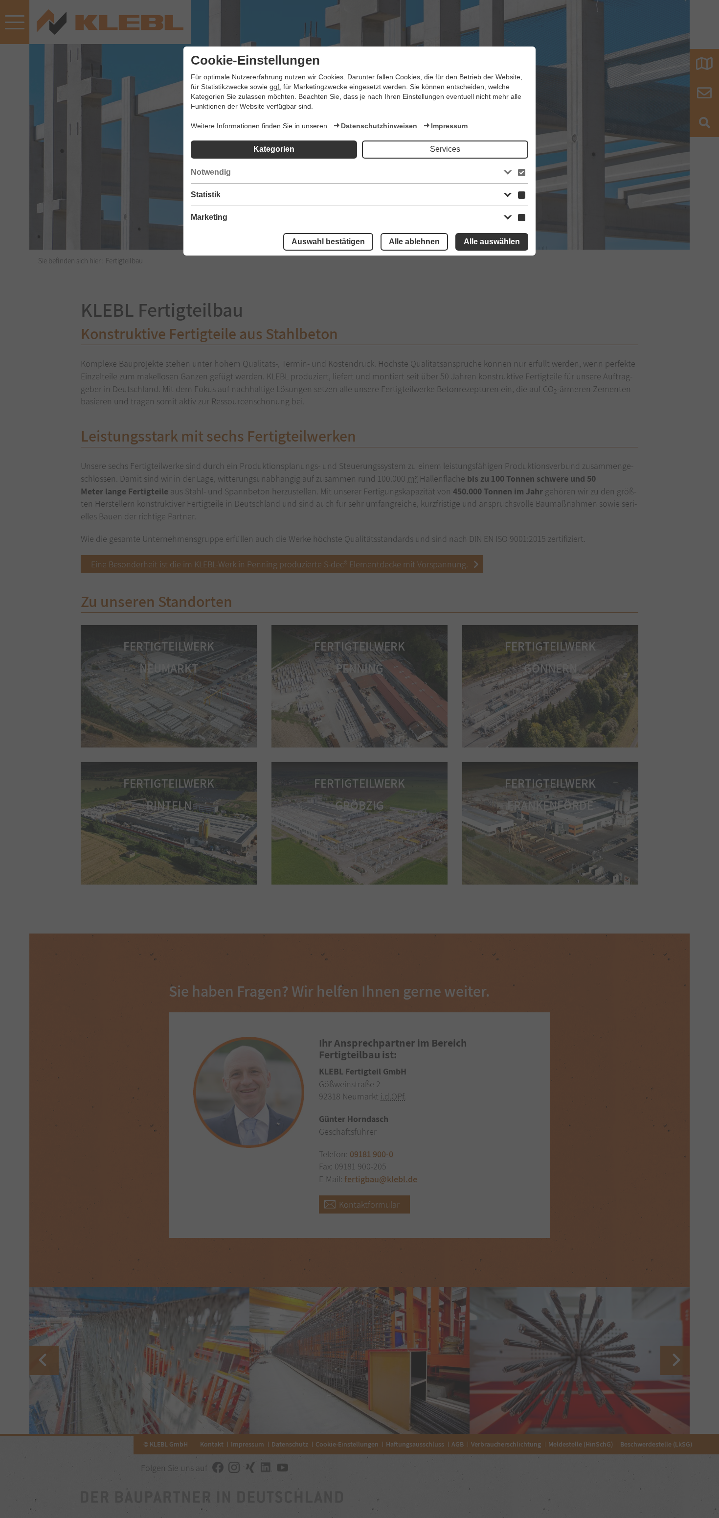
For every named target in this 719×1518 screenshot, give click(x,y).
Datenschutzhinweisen (379, 126)
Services (445, 149)
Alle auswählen (492, 241)
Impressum (449, 126)
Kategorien (273, 149)
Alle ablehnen (414, 241)
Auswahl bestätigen (328, 241)
